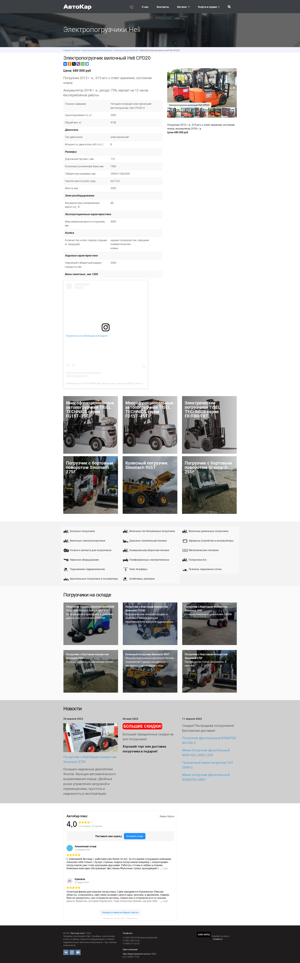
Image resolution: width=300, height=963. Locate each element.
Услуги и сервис (207, 6)
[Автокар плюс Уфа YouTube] (78, 952)
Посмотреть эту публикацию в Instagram (87, 336)
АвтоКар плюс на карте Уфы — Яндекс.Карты (120, 918)
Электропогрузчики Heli (126, 50)
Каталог (182, 6)
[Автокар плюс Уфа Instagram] (72, 952)
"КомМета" (217, 939)
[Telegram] (87, 64)
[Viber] (78, 64)
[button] (233, 71)
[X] (74, 64)
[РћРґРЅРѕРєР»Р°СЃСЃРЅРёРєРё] (69, 64)
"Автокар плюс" (78, 933)
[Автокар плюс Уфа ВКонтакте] (66, 952)
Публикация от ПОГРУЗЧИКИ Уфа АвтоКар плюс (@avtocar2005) (99, 383)
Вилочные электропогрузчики (97, 50)
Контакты (163, 6)
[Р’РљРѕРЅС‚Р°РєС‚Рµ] (65, 64)
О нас (145, 6)
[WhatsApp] (83, 64)
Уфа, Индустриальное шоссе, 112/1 (139, 954)
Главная (67, 50)
